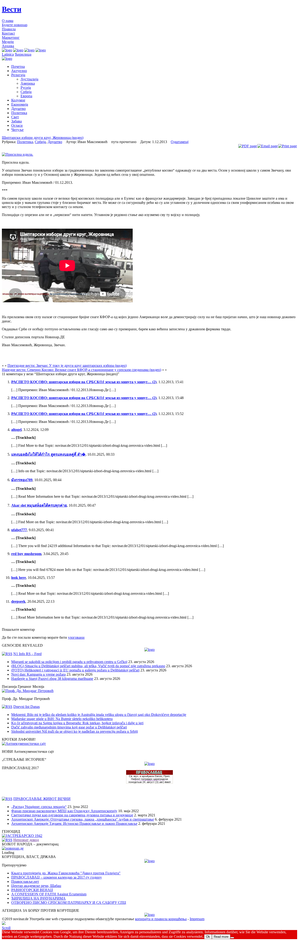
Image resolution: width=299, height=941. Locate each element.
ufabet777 (19, 530)
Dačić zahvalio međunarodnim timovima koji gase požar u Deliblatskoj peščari (69, 727)
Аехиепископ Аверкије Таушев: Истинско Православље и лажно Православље (74, 824)
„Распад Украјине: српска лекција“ (39, 807)
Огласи (17, 125)
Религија (18, 75)
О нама (7, 21)
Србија (26, 92)
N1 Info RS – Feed (27, 654)
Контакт (8, 33)
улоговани (76, 637)
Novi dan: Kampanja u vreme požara (38, 674)
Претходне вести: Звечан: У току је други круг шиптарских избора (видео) (67, 366)
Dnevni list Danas (26, 707)
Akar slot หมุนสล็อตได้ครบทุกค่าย (39, 505)
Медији (8, 42)
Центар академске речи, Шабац (36, 886)
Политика (19, 113)
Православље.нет (25, 881)
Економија (19, 104)
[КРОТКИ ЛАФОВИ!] (24, 744)
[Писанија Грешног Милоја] (27, 691)
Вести (11, 9)
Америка (28, 83)
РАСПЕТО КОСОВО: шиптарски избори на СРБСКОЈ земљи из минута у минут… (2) (84, 382)
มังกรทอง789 (21, 480)
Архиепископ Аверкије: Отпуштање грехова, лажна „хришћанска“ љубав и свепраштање (82, 819)
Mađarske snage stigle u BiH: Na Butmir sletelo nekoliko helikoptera (62, 719)
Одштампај (180, 142)
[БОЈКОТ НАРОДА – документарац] (13, 848)
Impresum (197, 919)
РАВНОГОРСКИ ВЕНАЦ (32, 890)
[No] (232, 937)
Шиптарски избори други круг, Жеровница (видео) (42, 138)
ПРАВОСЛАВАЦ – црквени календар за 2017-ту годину (56, 877)
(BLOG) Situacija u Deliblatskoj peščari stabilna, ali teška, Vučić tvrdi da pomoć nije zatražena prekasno (88, 666)
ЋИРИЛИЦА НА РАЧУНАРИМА (38, 898)
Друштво (18, 109)
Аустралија (29, 79)
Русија (26, 88)
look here (18, 578)
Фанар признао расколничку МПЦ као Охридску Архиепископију (64, 811)
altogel (16, 430)
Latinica (8, 54)
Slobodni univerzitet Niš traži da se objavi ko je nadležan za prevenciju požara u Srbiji (74, 731)
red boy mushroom (26, 554)
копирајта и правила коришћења (161, 919)
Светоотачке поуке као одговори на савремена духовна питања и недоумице (72, 815)
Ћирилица (23, 54)
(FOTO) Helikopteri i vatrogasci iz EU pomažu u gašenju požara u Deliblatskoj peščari (75, 670)
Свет (15, 117)
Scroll (6, 928)
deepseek (18, 601)
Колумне (18, 100)
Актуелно (19, 71)
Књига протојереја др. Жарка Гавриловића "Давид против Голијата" (66, 873)
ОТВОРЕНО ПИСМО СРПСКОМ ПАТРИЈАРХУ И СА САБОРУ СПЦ (68, 903)
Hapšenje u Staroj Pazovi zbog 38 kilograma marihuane (52, 679)
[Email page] (267, 146)
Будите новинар (14, 25)
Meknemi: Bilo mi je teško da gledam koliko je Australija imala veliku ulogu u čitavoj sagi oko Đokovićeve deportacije (98, 715)
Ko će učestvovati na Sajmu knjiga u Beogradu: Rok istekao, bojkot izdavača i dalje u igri (77, 723)
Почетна (18, 67)
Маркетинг (11, 38)
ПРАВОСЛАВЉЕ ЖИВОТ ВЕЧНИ (42, 799)
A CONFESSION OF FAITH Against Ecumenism (48, 894)
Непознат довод (26, 840)
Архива (8, 46)
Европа (26, 96)
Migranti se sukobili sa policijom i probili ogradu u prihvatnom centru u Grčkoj (69, 662)
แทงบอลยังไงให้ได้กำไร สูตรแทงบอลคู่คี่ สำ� (48, 454)
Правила (9, 29)
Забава (16, 121)
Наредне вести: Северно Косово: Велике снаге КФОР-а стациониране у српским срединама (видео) (81, 370)
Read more (221, 936)
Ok (208, 936)
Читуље (17, 130)
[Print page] (287, 146)
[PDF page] (247, 146)
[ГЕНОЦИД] (22, 836)
